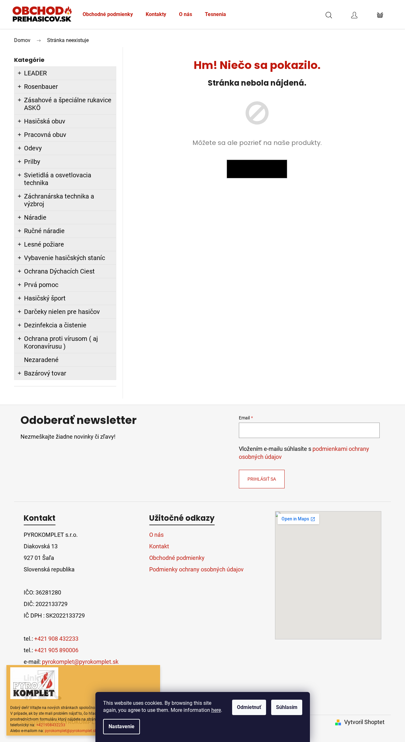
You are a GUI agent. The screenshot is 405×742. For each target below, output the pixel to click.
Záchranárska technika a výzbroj (59, 200)
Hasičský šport (45, 298)
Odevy (33, 148)
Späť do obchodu (257, 169)
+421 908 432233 (56, 638)
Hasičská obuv (44, 121)
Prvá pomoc (41, 285)
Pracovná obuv (45, 135)
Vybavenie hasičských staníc (64, 258)
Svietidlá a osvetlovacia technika (57, 179)
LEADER (35, 73)
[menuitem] (107, 14)
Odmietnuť (249, 707)
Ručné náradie (44, 231)
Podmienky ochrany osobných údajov (196, 569)
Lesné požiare (44, 244)
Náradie (35, 217)
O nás (156, 534)
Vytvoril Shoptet (364, 722)
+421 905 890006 (56, 650)
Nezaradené (41, 360)
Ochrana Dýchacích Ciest (59, 271)
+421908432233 (50, 725)
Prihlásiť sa (261, 479)
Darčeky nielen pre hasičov (62, 312)
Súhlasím (286, 707)
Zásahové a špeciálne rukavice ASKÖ (67, 104)
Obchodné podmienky (177, 557)
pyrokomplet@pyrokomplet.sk (71, 731)
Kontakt (159, 546)
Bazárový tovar (45, 373)
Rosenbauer (41, 86)
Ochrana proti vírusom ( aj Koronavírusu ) (61, 342)
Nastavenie (121, 726)
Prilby (32, 161)
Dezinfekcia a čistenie (55, 325)
